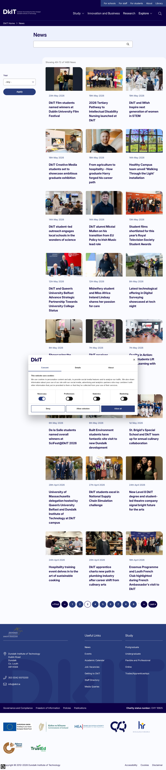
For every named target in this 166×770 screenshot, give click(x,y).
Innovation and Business (104, 13)
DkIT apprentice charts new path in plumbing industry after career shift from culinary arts (104, 575)
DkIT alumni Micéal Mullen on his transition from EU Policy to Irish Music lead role (102, 235)
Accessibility (131, 765)
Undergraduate (133, 653)
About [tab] (111, 368)
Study (77, 13)
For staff (123, 3)
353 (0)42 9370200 (18, 677)
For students (136, 3)
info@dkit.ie (14, 684)
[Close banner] (134, 359)
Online (128, 667)
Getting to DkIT (92, 673)
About (149, 3)
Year (5, 75)
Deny (48, 409)
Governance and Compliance (18, 708)
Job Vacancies (92, 667)
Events (88, 653)
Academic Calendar (95, 660)
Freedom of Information (48, 708)
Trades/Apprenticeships (137, 673)
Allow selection (83, 409)
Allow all (118, 409)
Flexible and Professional (137, 660)
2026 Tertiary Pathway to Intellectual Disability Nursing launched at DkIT (103, 111)
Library (159, 3)
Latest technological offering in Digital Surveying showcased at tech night (143, 297)
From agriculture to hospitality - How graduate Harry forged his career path (102, 173)
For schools (110, 3)
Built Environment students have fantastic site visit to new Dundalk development (103, 438)
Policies (67, 708)
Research (129, 13)
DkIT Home (9, 23)
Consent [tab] (44, 368)
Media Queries (92, 686)
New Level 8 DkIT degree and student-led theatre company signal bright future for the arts (143, 500)
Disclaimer (157, 765)
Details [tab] (78, 368)
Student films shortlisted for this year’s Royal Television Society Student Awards (141, 235)
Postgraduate (132, 647)
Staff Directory (92, 680)
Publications (80, 708)
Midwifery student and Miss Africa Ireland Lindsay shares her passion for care (102, 297)
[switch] (69, 399)
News (21, 23)
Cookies (145, 765)
